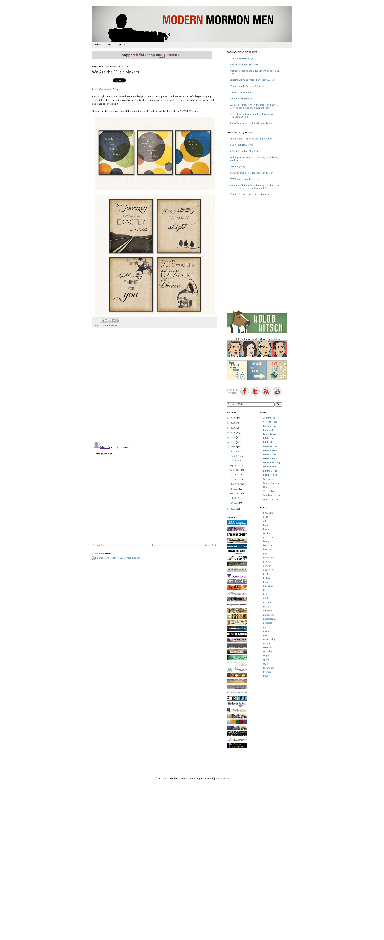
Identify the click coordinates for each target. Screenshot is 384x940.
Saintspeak (268, 479)
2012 (233, 447)
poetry (266, 627)
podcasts (267, 623)
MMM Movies (270, 446)
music (266, 607)
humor (266, 582)
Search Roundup (271, 483)
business (267, 529)
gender (267, 566)
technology (268, 668)
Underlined (269, 487)
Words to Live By (271, 495)
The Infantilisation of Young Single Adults (251, 139)
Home (97, 45)
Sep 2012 (234, 465)
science (267, 647)
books (266, 525)
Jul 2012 (234, 475)
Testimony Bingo (238, 166)
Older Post (210, 545)
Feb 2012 (234, 498)
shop (163, 100)
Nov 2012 (235, 456)
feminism (267, 545)
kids (265, 590)
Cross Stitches (270, 422)
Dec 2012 (235, 451)
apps (265, 517)
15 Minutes (269, 418)
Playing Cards (270, 471)
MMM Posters (270, 450)
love (265, 594)
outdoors (267, 611)
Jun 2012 (234, 479)
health (266, 574)
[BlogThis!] (106, 321)
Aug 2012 (235, 470)
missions (267, 602)
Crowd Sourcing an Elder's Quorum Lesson (251, 123)
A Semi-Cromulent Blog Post (244, 65)
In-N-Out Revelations (241, 92)
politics (266, 631)
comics (266, 533)
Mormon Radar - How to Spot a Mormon (250, 194)
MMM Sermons (270, 459)
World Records (270, 499)
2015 (233, 433)
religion (267, 643)
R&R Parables (270, 475)
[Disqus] (154, 383)
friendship (268, 558)
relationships (269, 639)
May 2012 (235, 484)
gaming (267, 562)
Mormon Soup (270, 467)
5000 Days (268, 513)
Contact (121, 45)
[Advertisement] (257, 228)
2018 (233, 423)
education (268, 537)
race (265, 635)
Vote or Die (269, 491)
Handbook (268, 430)
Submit (109, 45)
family (266, 541)
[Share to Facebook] (114, 321)
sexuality (267, 651)
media (266, 598)
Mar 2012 (235, 493)
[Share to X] (110, 321)
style (265, 664)
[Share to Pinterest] (117, 321)
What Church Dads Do (241, 99)
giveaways (268, 570)
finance (267, 549)
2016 (233, 428)
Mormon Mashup (271, 463)
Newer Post (99, 545)
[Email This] (102, 321)
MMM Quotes (270, 454)
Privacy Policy (222, 779)
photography (269, 619)
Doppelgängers (270, 426)
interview (268, 586)
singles (266, 655)
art (102, 325)
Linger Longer (270, 434)
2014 (233, 437)
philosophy (268, 615)
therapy (267, 672)
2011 (233, 509)
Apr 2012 (234, 489)
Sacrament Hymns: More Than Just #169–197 (252, 80)
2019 (233, 418)
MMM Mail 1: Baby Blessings (244, 179)
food (265, 554)
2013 (233, 442)
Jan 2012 (234, 503)
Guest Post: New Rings (241, 58)
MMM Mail (268, 442)
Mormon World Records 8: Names (247, 86)
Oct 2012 (234, 461)
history (266, 578)
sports (266, 660)
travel (266, 676)
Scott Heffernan (103, 89)
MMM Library (269, 438)
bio (115, 89)
